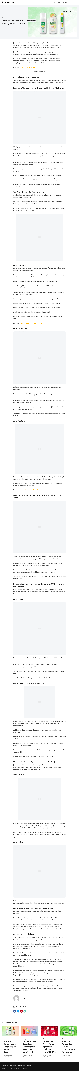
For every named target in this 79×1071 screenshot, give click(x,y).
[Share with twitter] (18, 1011)
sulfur (15, 828)
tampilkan (42, 72)
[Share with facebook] (14, 1011)
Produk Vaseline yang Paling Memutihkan (32, 490)
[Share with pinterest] (21, 1011)
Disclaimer (29, 1065)
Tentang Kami (5, 1065)
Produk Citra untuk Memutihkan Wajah (31, 323)
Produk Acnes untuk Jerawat (28, 67)
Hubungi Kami (13, 1065)
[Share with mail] (24, 1011)
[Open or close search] (76, 2)
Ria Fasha (4, 27)
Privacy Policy (21, 1065)
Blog (3, 18)
